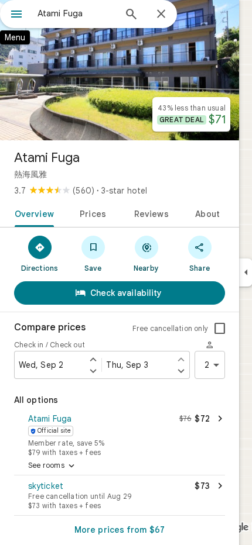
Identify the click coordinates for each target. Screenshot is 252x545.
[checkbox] (220, 329)
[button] (119, 434)
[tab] (32, 213)
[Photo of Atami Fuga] (119, 70)
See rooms (52, 466)
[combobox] (76, 13)
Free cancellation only (170, 328)
